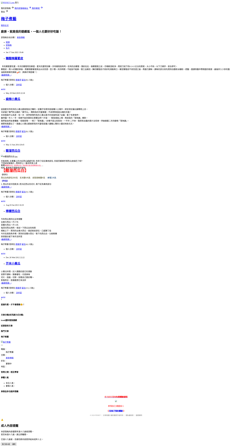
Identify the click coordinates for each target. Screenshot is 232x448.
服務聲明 (139, 415)
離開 (13, 444)
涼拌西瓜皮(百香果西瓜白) (31, 165)
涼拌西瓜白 (18, 165)
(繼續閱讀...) (6, 75)
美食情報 (21, 37)
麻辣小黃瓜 (13, 99)
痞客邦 (18, 80)
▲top (3, 89)
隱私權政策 (130, 415)
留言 (24, 80)
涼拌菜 (19, 85)
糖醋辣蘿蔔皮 (14, 58)
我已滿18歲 (6, 444)
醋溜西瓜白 (13, 150)
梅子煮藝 (8, 19)
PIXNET (98, 415)
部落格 (9, 45)
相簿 (8, 42)
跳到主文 (5, 25)
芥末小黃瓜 (13, 263)
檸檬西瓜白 (9, 165)
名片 (8, 48)
